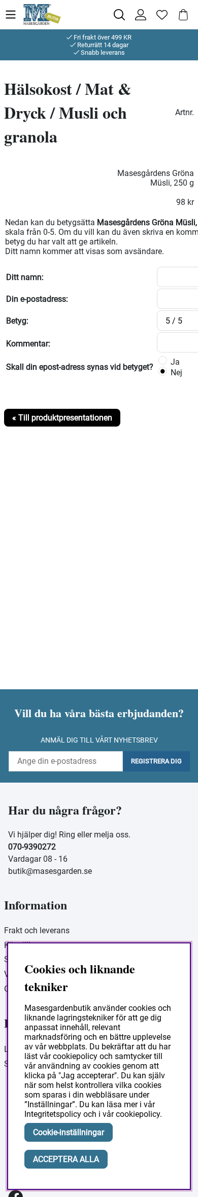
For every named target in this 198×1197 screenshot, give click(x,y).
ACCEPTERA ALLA (66, 1159)
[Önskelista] (162, 14)
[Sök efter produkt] (119, 14)
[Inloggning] (140, 14)
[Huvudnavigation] (13, 14)
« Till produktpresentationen (62, 418)
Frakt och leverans (37, 930)
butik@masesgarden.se (50, 871)
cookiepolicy (138, 1114)
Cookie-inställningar (68, 1132)
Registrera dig (156, 761)
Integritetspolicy (52, 1114)
